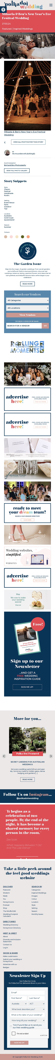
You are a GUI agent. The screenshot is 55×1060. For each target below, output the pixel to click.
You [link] (4, 899)
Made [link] (5, 896)
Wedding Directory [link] (10, 925)
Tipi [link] (5, 209)
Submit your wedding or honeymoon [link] (12, 960)
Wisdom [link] (6, 893)
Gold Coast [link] (8, 218)
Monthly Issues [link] (37, 914)
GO (45, 326)
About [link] (5, 936)
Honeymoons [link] (8, 902)
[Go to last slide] (4, 756)
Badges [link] (6, 967)
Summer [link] (7, 227)
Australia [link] (8, 216)
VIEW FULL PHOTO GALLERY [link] (16, 170)
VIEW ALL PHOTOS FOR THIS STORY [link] (28, 142)
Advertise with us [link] (10, 964)
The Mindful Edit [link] (9, 911)
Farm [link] (6, 205)
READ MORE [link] (27, 284)
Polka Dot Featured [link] (27, 753)
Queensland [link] (9, 220)
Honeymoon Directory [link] (12, 928)
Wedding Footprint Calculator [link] (10, 915)
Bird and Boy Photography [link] (15, 165)
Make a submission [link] (10, 956)
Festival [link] (7, 191)
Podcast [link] (6, 905)
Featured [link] (7, 29)
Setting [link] (34, 908)
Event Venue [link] (9, 203)
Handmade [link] (8, 193)
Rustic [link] (6, 195)
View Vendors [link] (27, 315)
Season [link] (34, 911)
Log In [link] (5, 948)
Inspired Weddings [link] (23, 29)
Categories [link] (36, 890)
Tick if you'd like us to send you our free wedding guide (27, 1026)
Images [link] (34, 896)
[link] (3, 9)
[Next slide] (51, 756)
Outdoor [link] (7, 207)
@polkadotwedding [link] (27, 798)
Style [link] (33, 905)
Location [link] (35, 902)
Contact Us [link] (7, 945)
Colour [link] (34, 899)
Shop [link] (5, 908)
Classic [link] (7, 189)
